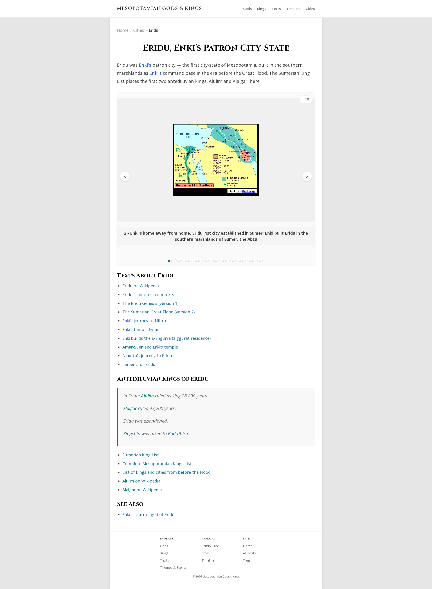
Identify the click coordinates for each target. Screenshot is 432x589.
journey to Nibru (144, 320)
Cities (310, 8)
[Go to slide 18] (226, 261)
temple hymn (141, 329)
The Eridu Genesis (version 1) (150, 303)
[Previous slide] (125, 176)
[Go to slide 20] (233, 261)
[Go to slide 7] (189, 261)
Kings (261, 8)
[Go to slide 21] (236, 261)
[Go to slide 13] (209, 261)
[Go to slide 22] (240, 261)
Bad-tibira (178, 433)
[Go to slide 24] (246, 261)
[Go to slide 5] (182, 261)
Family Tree (210, 546)
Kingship (131, 433)
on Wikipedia (141, 481)
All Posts (249, 553)
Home (122, 30)
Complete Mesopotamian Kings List (157, 463)
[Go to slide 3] (176, 261)
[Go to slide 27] (257, 261)
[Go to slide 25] (250, 261)
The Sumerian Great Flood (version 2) (158, 312)
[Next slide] (307, 176)
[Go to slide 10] (199, 261)
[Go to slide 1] (169, 261)
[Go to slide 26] (253, 261)
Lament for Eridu (138, 364)
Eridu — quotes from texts (148, 294)
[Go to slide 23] (243, 261)
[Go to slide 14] (213, 261)
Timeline (293, 8)
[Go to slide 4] (179, 261)
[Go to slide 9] (196, 261)
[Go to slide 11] (203, 261)
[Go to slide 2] (172, 261)
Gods (247, 8)
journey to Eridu (147, 355)
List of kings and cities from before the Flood (166, 472)
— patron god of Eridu (148, 514)
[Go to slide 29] (263, 261)
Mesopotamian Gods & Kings (159, 8)
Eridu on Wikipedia (140, 285)
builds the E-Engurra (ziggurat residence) (166, 338)
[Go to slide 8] (192, 261)
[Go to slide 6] (186, 261)
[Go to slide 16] (219, 261)
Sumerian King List (140, 455)
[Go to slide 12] (206, 261)
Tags (247, 560)
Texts (276, 8)
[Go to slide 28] (260, 261)
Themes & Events (173, 567)
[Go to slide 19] (230, 261)
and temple (150, 347)
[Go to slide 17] (223, 261)
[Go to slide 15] (216, 261)
